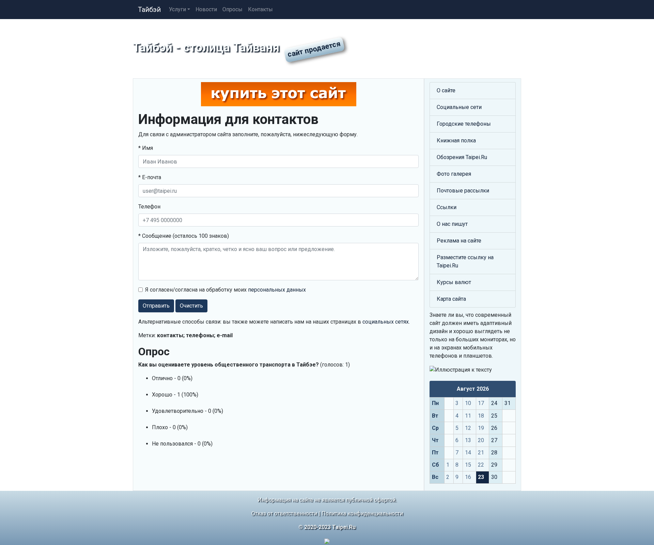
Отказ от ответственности (284, 513)
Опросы (232, 9)
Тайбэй (149, 9)
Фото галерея (454, 174)
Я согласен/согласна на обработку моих (225, 289)
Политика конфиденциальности (362, 513)
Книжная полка (456, 140)
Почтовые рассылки (463, 190)
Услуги (177, 9)
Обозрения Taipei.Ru (462, 157)
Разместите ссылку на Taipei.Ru (465, 261)
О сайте (446, 90)
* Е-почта (149, 177)
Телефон (149, 206)
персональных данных (277, 289)
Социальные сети (459, 107)
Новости (206, 9)
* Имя (145, 148)
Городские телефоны (464, 124)
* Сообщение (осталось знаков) (183, 236)
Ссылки (446, 207)
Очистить (191, 305)
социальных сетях (385, 321)
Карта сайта (451, 299)
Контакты (260, 9)
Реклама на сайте (459, 240)
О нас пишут (452, 224)
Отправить (156, 305)
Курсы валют (454, 282)
